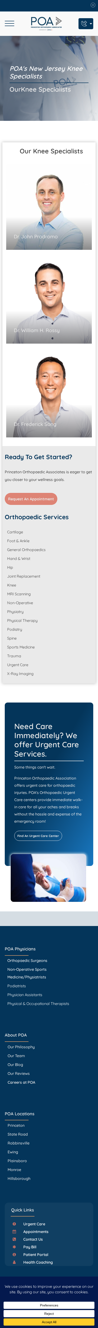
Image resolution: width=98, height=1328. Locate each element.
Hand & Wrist (18, 558)
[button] (30, 1224)
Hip (10, 567)
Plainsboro (18, 1160)
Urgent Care (17, 664)
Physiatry (15, 611)
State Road (18, 1134)
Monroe (14, 1169)
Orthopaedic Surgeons (27, 960)
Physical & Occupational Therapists (38, 1003)
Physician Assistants (25, 994)
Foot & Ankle (18, 540)
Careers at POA (21, 1082)
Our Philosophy (21, 1046)
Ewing (13, 1151)
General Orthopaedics (26, 549)
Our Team (16, 1055)
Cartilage (15, 532)
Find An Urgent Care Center (38, 836)
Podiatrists (16, 985)
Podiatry (14, 629)
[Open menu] (9, 24)
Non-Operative (20, 602)
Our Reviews (19, 1073)
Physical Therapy (22, 620)
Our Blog (15, 1064)
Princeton (16, 1125)
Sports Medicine (21, 647)
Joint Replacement (23, 576)
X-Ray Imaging (20, 673)
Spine (12, 638)
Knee (11, 585)
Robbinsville (18, 1143)
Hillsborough (19, 1178)
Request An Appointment (31, 499)
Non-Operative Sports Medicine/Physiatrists (27, 973)
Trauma (14, 655)
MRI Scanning (19, 593)
